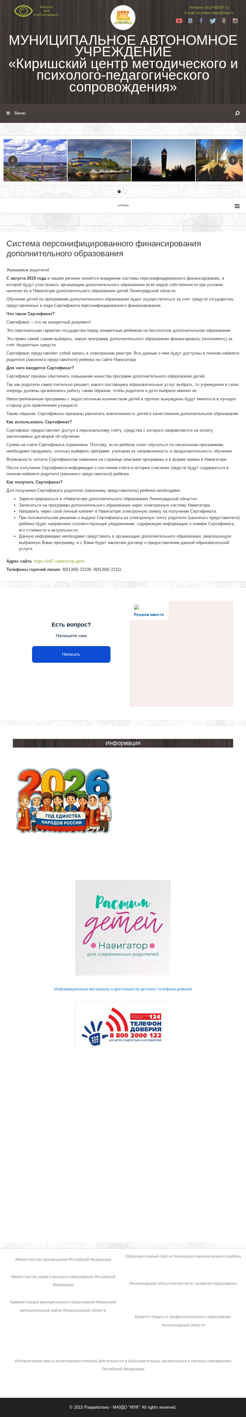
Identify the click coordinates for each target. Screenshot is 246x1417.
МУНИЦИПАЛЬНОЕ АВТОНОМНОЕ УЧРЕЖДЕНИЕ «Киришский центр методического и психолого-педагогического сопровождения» (123, 63)
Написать (71, 654)
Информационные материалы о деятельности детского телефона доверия (123, 989)
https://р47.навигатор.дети (59, 561)
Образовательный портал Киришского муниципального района (183, 1256)
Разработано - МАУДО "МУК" (112, 1407)
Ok (224, 21)
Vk (190, 21)
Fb (201, 21)
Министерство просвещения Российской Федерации (63, 1259)
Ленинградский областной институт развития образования (183, 1283)
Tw (212, 21)
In (235, 21)
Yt (179, 21)
